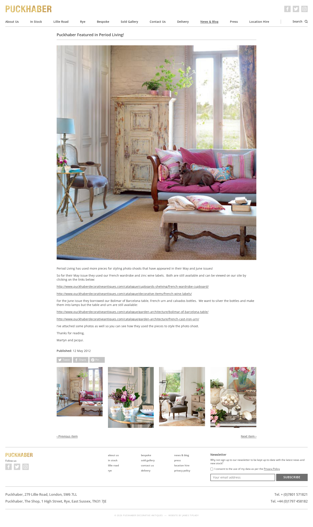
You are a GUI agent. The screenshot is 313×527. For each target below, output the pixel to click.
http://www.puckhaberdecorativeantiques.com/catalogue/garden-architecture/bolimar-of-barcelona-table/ (132, 312)
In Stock (36, 22)
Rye (82, 22)
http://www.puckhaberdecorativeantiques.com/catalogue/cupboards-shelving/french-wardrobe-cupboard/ (133, 286)
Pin (97, 359)
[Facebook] (287, 9)
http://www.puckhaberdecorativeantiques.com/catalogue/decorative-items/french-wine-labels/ (124, 294)
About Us (12, 22)
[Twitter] (296, 9)
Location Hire (259, 22)
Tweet (66, 359)
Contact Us (158, 22)
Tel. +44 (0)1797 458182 (289, 501)
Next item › (248, 436)
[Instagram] (304, 9)
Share (82, 359)
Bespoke (103, 22)
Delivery (183, 22)
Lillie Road (61, 22)
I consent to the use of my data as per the (247, 469)
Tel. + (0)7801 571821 (291, 494)
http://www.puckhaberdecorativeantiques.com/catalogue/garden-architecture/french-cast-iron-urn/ (128, 319)
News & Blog (209, 22)
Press (234, 22)
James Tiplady (190, 515)
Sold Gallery (129, 22)
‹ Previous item (67, 436)
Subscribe (291, 477)
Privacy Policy (182, 470)
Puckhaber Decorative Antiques (28, 9)
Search (298, 21)
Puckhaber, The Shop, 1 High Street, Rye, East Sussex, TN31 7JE (55, 501)
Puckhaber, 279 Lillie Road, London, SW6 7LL (41, 494)
